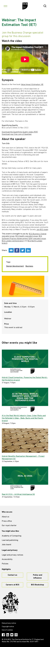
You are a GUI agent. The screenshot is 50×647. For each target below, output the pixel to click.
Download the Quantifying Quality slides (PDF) (20, 132)
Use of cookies (7, 630)
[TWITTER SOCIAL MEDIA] (22, 250)
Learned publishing (10, 540)
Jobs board (6, 545)
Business (29, 266)
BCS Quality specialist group (26, 236)
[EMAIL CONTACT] (11, 250)
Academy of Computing (11, 536)
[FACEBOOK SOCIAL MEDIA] (16, 250)
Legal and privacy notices (12, 555)
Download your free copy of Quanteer (17, 134)
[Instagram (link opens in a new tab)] (16, 634)
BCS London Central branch (13, 241)
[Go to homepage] (25, 5)
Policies (5, 564)
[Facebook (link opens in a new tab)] (3, 634)
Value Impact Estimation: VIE (32, 85)
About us (5, 517)
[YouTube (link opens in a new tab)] (11, 634)
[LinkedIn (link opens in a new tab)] (7, 634)
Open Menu (5, 6)
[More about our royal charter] (10, 603)
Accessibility (7, 559)
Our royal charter (9, 526)
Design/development (15, 266)
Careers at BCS (12, 585)
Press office (7, 521)
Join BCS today (42, 230)
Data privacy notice (9, 623)
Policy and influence (37, 576)
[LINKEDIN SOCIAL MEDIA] (28, 250)
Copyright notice (8, 627)
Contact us (12, 575)
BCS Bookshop (37, 585)
